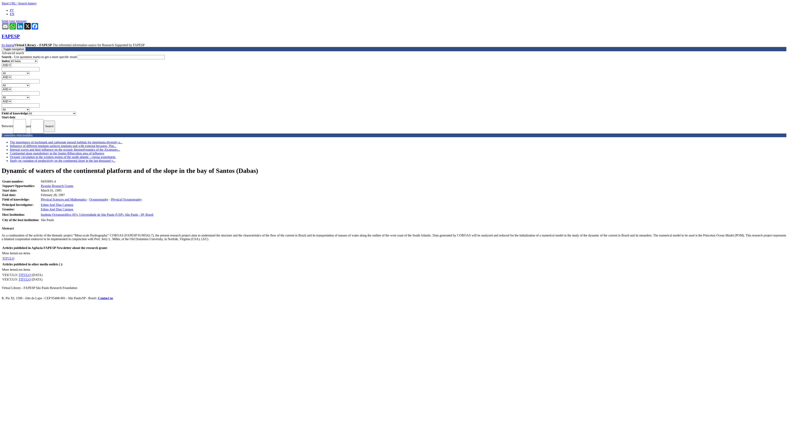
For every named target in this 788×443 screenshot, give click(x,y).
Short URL (9, 3)
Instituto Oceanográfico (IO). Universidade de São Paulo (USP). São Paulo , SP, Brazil (97, 214)
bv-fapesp (8, 45)
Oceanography (98, 199)
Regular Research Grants (57, 186)
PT (12, 10)
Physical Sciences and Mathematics (64, 199)
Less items (23, 253)
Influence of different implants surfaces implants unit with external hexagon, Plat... (63, 146)
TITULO (8, 258)
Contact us (105, 298)
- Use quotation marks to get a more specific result (40, 57)
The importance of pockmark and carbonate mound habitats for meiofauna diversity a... (66, 142)
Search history (27, 3)
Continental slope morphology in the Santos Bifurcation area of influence (57, 153)
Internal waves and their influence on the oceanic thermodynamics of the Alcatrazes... (65, 149)
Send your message (14, 21)
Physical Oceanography (126, 199)
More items (9, 253)
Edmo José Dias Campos (57, 205)
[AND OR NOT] (7, 65)
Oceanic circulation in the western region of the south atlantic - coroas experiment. (63, 157)
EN (12, 14)
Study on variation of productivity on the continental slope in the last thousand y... (62, 160)
